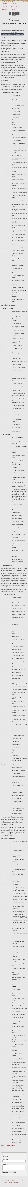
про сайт (5, 1182)
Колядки (14, 9)
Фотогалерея (5, 9)
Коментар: (5, 1164)
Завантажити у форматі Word (7, 34)
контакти (10, 1182)
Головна (5, 3)
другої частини (11, 1145)
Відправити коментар (9, 1172)
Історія (14, 3)
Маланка (5, 6)
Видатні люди (14, 6)
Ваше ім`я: (5, 1159)
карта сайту (16, 1182)
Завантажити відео (19, 34)
